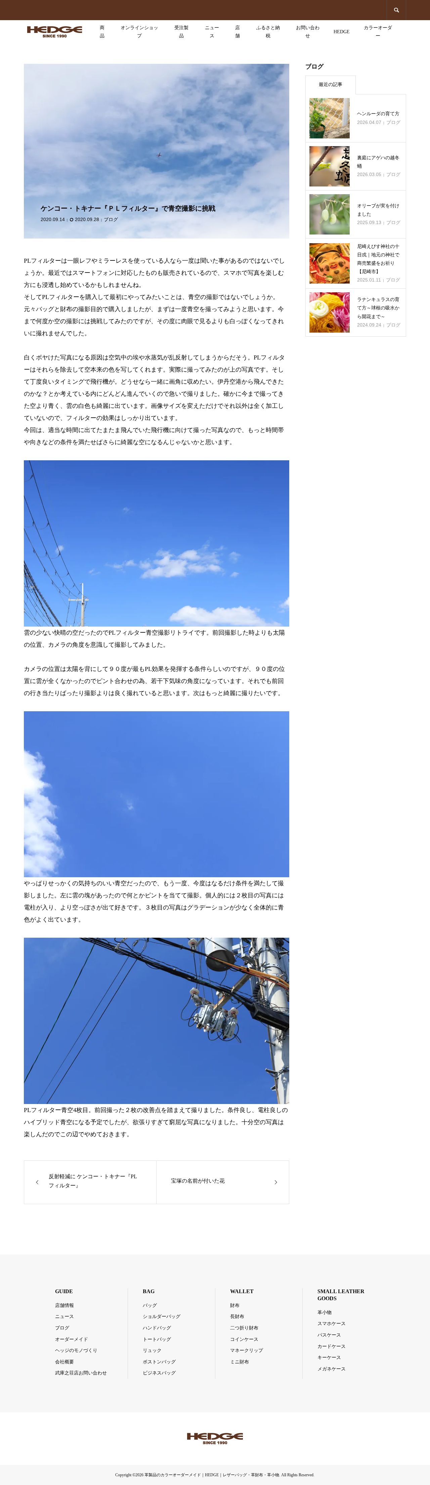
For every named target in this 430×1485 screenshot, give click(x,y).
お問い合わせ (307, 31)
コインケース (244, 1339)
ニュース (212, 31)
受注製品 (181, 31)
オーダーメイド (71, 1339)
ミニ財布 (239, 1361)
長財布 (237, 1316)
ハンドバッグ (157, 1327)
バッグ (150, 1305)
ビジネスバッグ (159, 1372)
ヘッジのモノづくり (76, 1350)
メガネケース (331, 1368)
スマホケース (331, 1323)
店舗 (237, 31)
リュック (152, 1350)
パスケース (329, 1335)
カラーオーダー (378, 31)
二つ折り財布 (244, 1327)
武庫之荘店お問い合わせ (81, 1372)
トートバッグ (157, 1339)
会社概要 (64, 1361)
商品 (102, 31)
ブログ (111, 219)
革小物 (324, 1312)
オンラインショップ (139, 31)
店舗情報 (64, 1305)
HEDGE (342, 31)
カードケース (331, 1346)
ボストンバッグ (159, 1361)
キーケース (329, 1357)
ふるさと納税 (268, 31)
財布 (235, 1305)
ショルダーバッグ (161, 1316)
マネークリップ (246, 1350)
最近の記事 (330, 84)
